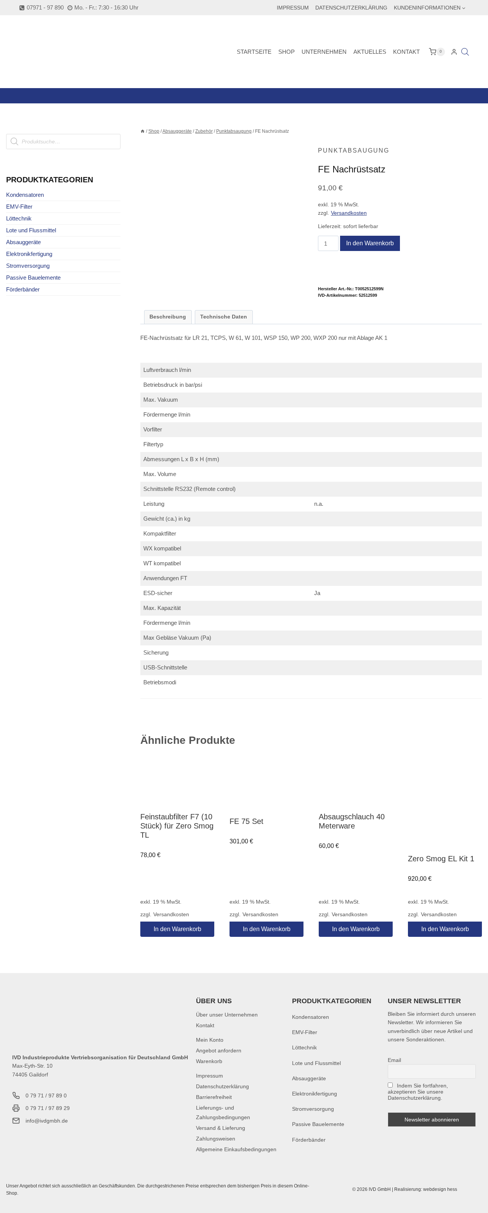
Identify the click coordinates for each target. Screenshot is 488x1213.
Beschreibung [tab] (167, 317)
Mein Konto (209, 1040)
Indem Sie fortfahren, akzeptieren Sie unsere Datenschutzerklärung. (418, 1092)
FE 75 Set (246, 821)
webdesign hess (440, 1189)
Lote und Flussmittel (31, 230)
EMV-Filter (19, 206)
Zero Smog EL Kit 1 (441, 858)
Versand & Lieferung (220, 1128)
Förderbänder (23, 289)
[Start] (142, 131)
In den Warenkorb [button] (177, 929)
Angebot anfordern (218, 1050)
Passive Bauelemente (33, 277)
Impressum (293, 8)
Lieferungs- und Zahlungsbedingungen (223, 1112)
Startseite (254, 51)
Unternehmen (324, 51)
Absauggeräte (23, 242)
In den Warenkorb (370, 243)
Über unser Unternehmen (227, 1015)
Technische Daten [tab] (223, 317)
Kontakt (406, 51)
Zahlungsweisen (215, 1139)
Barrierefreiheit (214, 1097)
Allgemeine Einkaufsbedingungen (236, 1149)
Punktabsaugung (353, 150)
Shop (286, 51)
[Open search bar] (465, 51)
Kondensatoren (25, 194)
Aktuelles (369, 51)
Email (394, 1060)
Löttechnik (19, 218)
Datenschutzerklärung (351, 8)
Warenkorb (209, 1061)
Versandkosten (349, 213)
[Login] (454, 52)
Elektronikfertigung (29, 254)
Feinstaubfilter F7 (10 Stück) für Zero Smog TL (177, 825)
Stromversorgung (28, 265)
